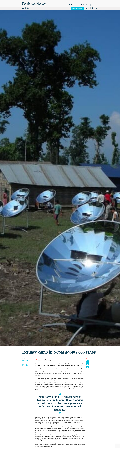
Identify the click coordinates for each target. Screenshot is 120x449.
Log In (87, 8)
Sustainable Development (27, 365)
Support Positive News (83, 5)
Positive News (25, 360)
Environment (24, 364)
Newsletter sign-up (77, 8)
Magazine (95, 5)
